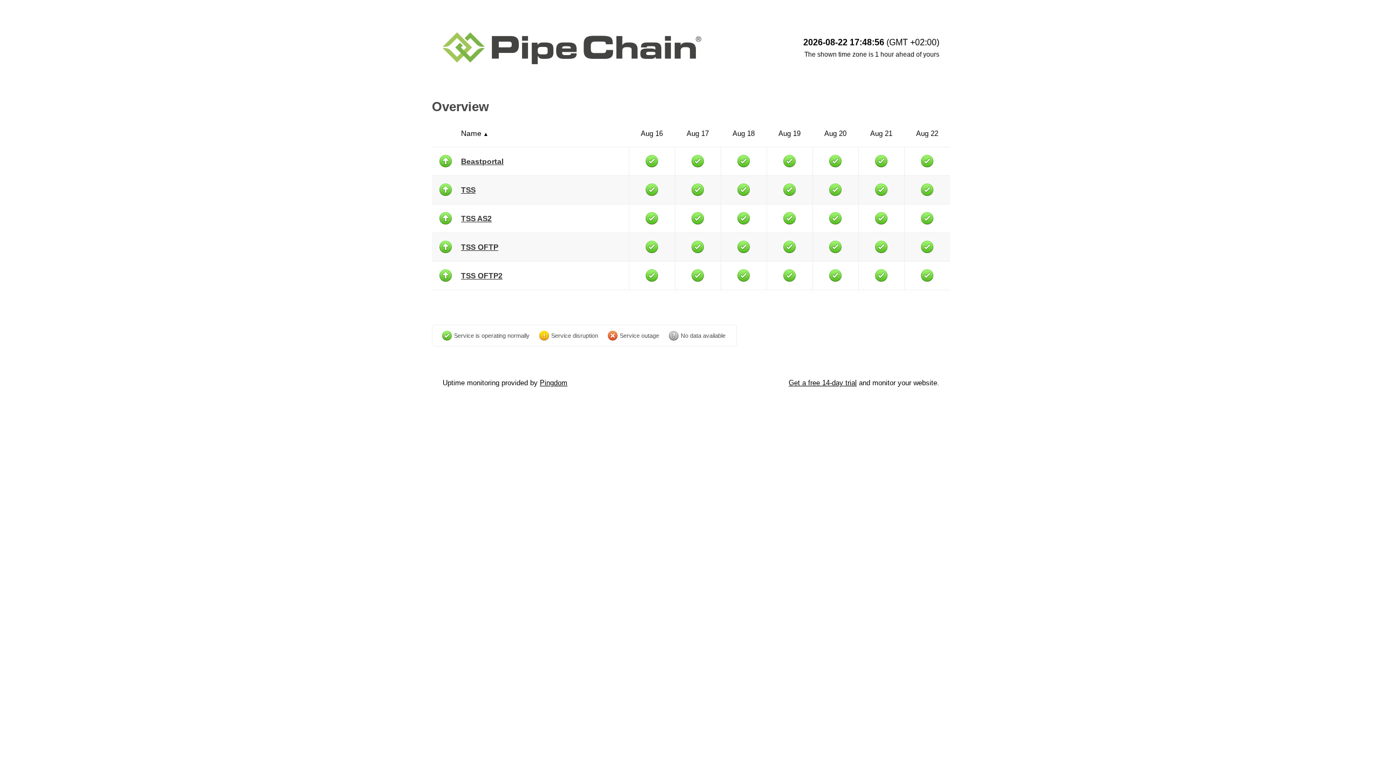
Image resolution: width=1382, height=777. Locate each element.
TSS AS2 (476, 218)
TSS (468, 190)
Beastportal (482, 161)
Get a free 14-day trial (823, 383)
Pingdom (553, 383)
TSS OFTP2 (482, 275)
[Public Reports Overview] (578, 48)
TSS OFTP (479, 247)
